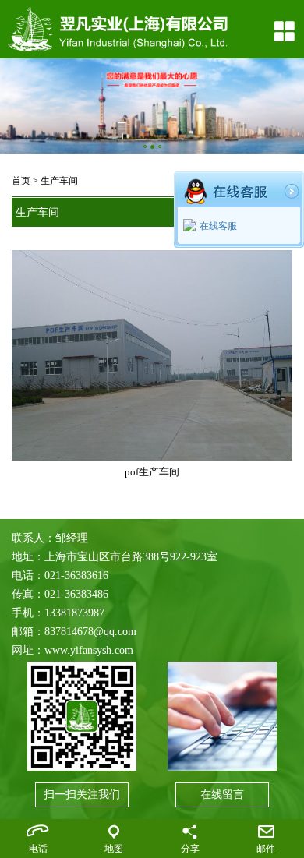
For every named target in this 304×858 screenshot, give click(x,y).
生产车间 (59, 180)
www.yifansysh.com (88, 650)
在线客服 (218, 226)
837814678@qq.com (90, 631)
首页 (21, 180)
